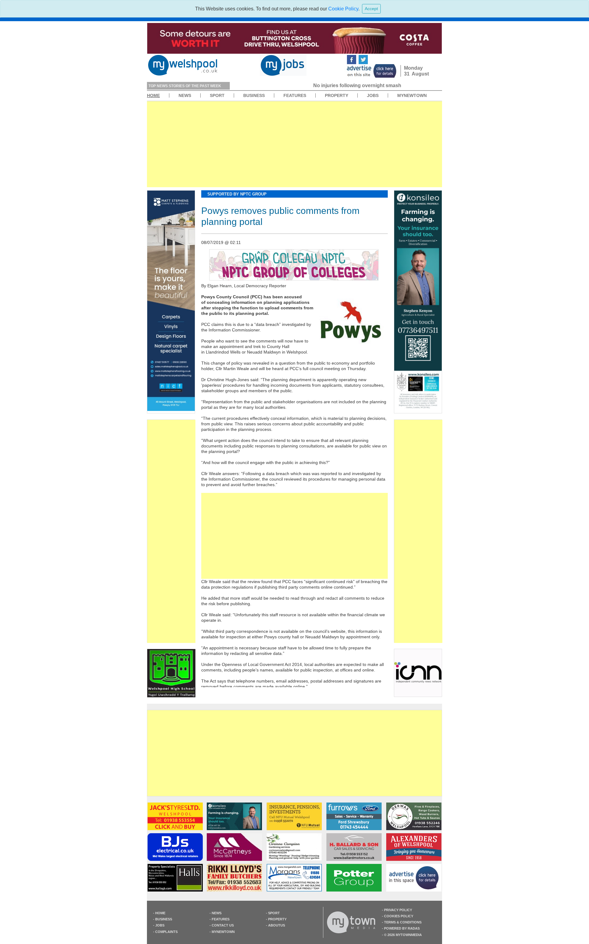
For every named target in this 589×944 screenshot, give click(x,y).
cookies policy (398, 916)
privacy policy (398, 910)
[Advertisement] (294, 144)
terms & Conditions (403, 922)
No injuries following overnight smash (282, 85)
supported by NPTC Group (237, 194)
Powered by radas (402, 928)
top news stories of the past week (184, 86)
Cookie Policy (343, 8)
